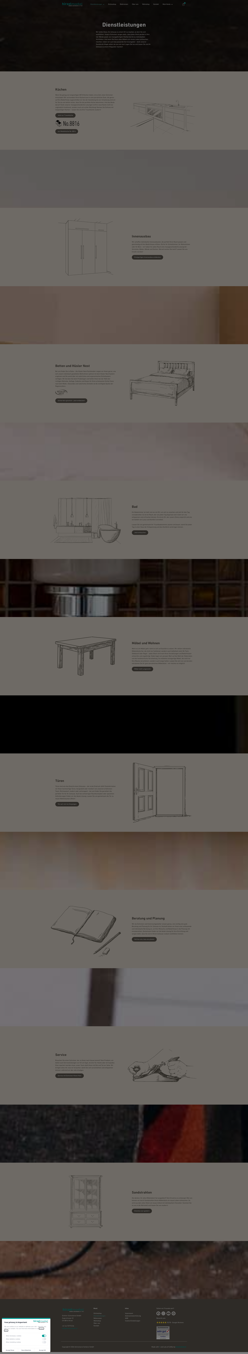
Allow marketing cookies (13, 1342)
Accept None (10, 1350)
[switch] (44, 1336)
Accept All (42, 1350)
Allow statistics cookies (13, 1339)
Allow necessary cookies (13, 1336)
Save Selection (26, 1350)
